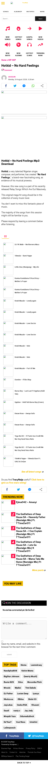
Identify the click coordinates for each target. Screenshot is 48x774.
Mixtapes (30, 11)
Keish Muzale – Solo (22, 346)
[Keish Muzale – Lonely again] (8, 304)
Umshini (33, 721)
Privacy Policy (30, 748)
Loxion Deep (22, 693)
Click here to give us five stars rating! (22, 481)
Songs (6, 11)
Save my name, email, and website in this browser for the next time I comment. (20, 645)
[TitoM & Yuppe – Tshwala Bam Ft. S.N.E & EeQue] (8, 462)
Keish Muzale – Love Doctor (25, 323)
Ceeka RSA (22, 704)
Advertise (22, 752)
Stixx (20, 682)
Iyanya (36, 693)
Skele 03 (32, 699)
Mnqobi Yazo (10, 716)
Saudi (6, 710)
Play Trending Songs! (23, 756)
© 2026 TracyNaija (7, 742)
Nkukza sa (8, 699)
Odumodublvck (27, 716)
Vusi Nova (20, 721)
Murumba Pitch (34, 682)
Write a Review (18, 748)
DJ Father (8, 693)
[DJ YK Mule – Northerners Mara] (8, 248)
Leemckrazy (36, 664)
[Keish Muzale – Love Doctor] (8, 326)
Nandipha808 (10, 670)
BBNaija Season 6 (7, 756)
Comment (8, 70)
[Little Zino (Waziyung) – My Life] (8, 270)
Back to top (23, 762)
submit (9, 655)
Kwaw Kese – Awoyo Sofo (25, 413)
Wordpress (13, 744)
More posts (38, 570)
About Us (4, 752)
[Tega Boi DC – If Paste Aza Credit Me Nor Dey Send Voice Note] (8, 439)
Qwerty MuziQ (30, 676)
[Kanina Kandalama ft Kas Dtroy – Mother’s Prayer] (8, 281)
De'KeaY (8, 721)
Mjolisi (18, 687)
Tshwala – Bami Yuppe (23, 255)
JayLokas (8, 704)
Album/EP (18, 11)
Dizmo (23, 664)
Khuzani (35, 704)
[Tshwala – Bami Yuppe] (8, 259)
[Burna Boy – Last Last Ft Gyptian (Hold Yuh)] (8, 394)
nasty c (16, 710)
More (42, 11)
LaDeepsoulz (10, 727)
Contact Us (13, 752)
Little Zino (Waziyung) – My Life (27, 267)
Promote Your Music (34, 752)
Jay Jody (29, 710)
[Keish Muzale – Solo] (8, 349)
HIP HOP (12, 60)
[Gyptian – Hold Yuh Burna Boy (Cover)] (8, 405)
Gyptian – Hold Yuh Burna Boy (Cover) (29, 402)
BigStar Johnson (11, 676)
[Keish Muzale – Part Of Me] (8, 372)
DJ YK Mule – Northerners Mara (27, 244)
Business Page (6, 748)
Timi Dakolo (30, 687)
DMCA (39, 748)
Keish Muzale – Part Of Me (25, 368)
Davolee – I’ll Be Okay (23, 379)
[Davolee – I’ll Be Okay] (8, 383)
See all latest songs (31, 471)
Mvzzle (7, 687)
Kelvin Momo (27, 670)
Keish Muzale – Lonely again (25, 301)
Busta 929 (9, 682)
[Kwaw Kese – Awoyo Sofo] (8, 417)
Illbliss (21, 699)
